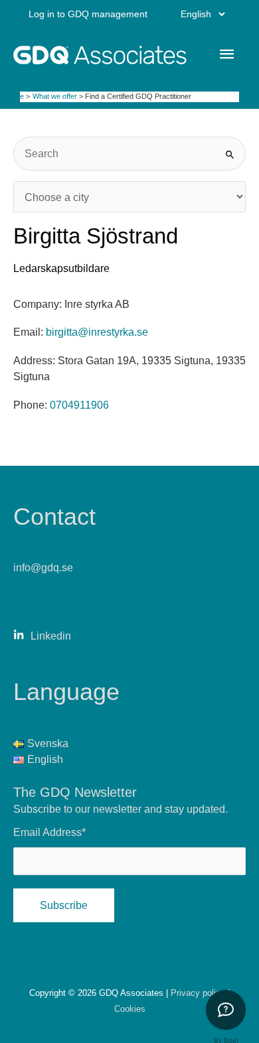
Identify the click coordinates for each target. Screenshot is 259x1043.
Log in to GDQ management (88, 14)
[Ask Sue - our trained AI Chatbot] (226, 1010)
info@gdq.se (43, 567)
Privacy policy (199, 993)
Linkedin (51, 636)
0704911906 (79, 405)
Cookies (129, 1009)
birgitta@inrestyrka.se (97, 332)
